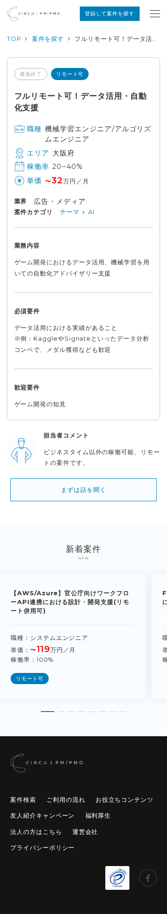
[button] (48, 708)
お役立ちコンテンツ (125, 799)
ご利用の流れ (65, 799)
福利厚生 (98, 815)
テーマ (69, 211)
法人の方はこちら (36, 831)
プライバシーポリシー (42, 847)
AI (91, 211)
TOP (14, 38)
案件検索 (23, 799)
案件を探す (48, 38)
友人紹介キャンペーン (42, 815)
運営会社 (85, 831)
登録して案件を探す (110, 13)
